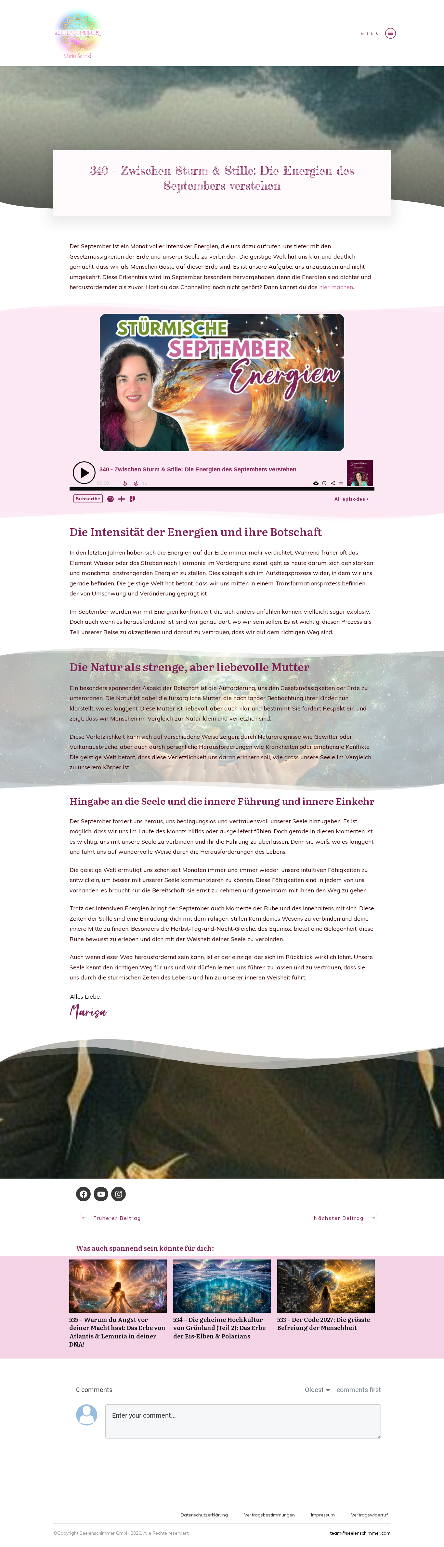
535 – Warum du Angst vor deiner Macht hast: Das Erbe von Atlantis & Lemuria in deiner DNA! (118, 1307)
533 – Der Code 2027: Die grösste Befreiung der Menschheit (326, 1307)
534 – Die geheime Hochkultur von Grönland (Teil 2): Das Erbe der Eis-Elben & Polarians (222, 1307)
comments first (359, 1390)
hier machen (336, 287)
